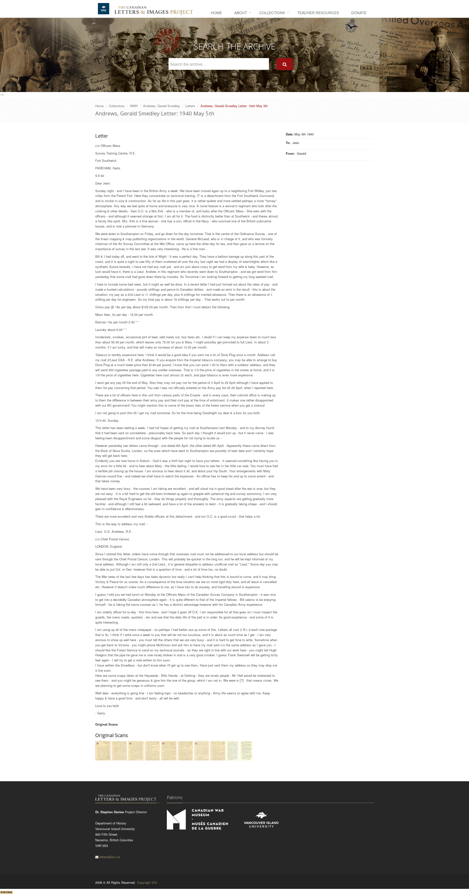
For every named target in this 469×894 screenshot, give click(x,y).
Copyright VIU (147, 882)
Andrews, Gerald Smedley (161, 105)
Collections (272, 12)
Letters (190, 105)
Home (216, 12)
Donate (358, 12)
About (240, 12)
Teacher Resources (318, 12)
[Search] (285, 64)
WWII (134, 105)
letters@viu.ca (109, 856)
